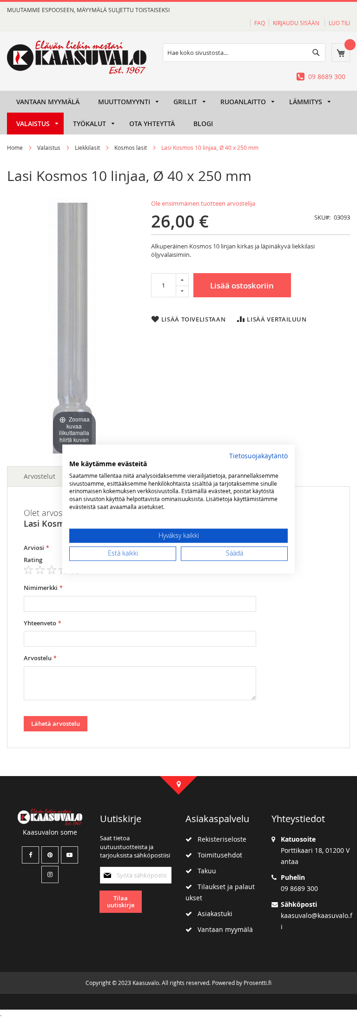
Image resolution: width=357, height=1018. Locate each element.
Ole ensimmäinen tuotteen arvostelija (203, 203)
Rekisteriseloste (219, 839)
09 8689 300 (326, 76)
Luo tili (339, 23)
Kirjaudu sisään (297, 23)
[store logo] (76, 57)
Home (15, 147)
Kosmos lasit (130, 147)
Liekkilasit (87, 147)
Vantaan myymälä (222, 929)
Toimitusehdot (217, 855)
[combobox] (244, 52)
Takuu (204, 870)
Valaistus (48, 147)
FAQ (259, 23)
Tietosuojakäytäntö (258, 456)
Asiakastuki (212, 913)
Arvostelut (39, 476)
